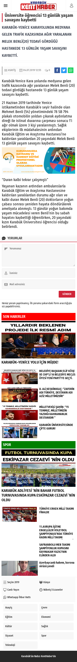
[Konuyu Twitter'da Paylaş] (64, 70)
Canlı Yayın (13, 589)
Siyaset (9, 635)
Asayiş (12, 70)
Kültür (8, 626)
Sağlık (44, 626)
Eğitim (8, 617)
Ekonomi (46, 617)
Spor (43, 635)
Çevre (44, 607)
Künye (46, 582)
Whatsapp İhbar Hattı (19, 597)
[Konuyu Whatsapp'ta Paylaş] (70, 70)
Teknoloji (10, 645)
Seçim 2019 (13, 582)
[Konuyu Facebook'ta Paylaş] (57, 70)
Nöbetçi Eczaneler (53, 589)
